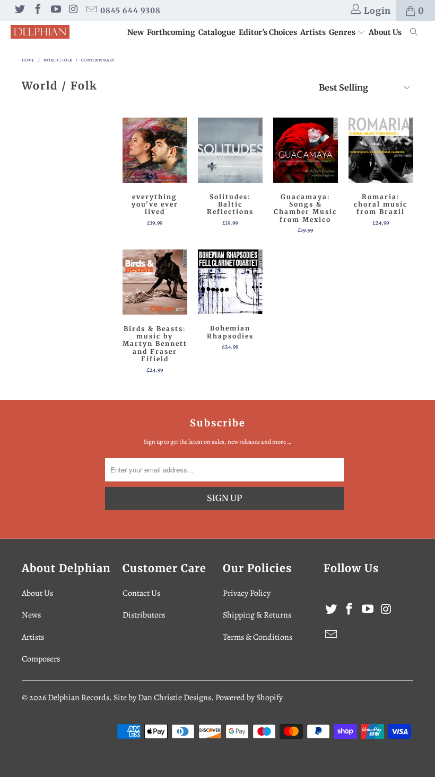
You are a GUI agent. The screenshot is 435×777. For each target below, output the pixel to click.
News (31, 615)
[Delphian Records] (40, 31)
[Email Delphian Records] (91, 10)
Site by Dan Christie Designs (162, 697)
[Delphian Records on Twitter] (19, 10)
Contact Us (141, 593)
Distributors (144, 615)
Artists (313, 32)
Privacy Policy (247, 593)
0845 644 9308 (130, 10)
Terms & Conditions (257, 637)
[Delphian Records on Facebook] (37, 10)
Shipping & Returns (257, 615)
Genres (343, 32)
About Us (385, 32)
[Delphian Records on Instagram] (73, 10)
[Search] (414, 32)
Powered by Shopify (249, 697)
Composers (41, 659)
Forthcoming (171, 32)
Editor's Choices (268, 32)
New (135, 32)
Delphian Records (78, 697)
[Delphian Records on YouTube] (55, 10)
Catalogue (217, 32)
